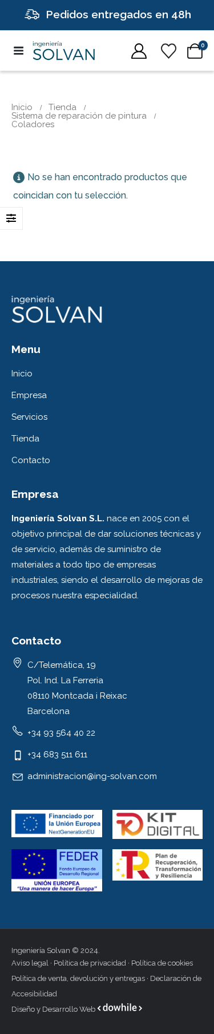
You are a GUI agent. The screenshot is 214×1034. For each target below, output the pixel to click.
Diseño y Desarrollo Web (54, 1009)
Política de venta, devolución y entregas (78, 978)
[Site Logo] (64, 50)
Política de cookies (162, 963)
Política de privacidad (90, 963)
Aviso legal (30, 963)
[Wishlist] (168, 51)
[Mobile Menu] (22, 50)
